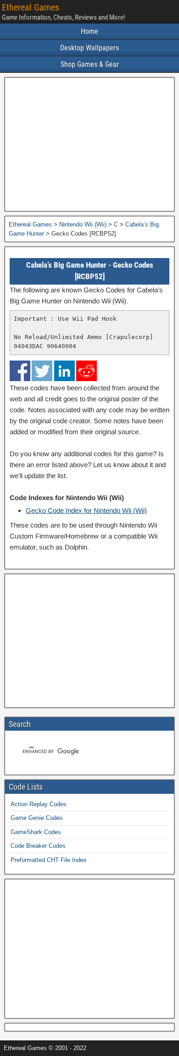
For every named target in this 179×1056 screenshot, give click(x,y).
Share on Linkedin (64, 371)
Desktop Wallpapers (89, 47)
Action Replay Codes (39, 804)
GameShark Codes (36, 832)
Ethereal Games (30, 7)
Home (89, 31)
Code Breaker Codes (38, 845)
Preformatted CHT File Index (49, 860)
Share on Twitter (42, 371)
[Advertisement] (89, 144)
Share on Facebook (20, 371)
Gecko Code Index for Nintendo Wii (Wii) (86, 510)
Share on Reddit (86, 371)
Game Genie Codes (37, 817)
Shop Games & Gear (90, 64)
